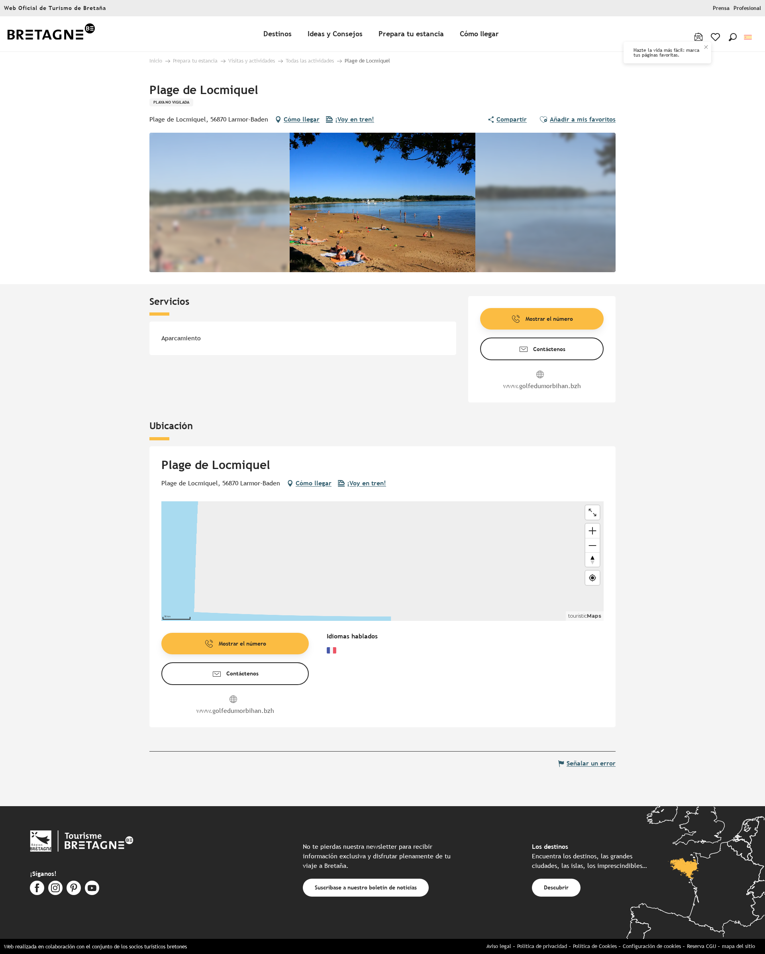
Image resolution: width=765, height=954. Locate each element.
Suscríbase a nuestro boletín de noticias (366, 887)
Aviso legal (498, 946)
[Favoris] (716, 37)
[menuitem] (51, 34)
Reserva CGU (701, 946)
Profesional (747, 8)
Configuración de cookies (652, 946)
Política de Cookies (595, 946)
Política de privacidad (542, 946)
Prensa (721, 8)
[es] (748, 37)
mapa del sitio (738, 946)
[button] (733, 37)
